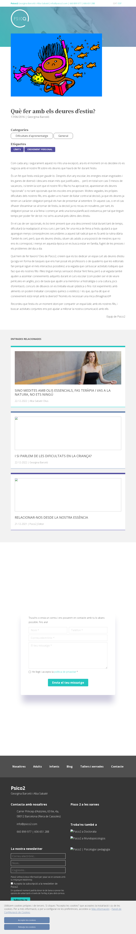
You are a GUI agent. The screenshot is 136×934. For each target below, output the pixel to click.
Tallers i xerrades (91, 766)
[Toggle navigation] (122, 17)
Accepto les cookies (27, 920)
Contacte (117, 766)
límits (17, 149)
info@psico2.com (59, 3)
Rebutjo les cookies (26, 927)
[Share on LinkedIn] (112, 96)
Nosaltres (19, 766)
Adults (37, 766)
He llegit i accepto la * (55, 671)
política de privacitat (65, 671)
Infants (54, 766)
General (63, 136)
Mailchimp (27, 879)
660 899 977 (75, 3)
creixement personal (39, 149)
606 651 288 (89, 3)
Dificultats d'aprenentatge (32, 136)
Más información (100, 908)
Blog (70, 766)
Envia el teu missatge (68, 682)
